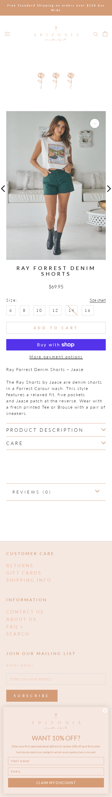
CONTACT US (25, 611)
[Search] (96, 33)
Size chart (98, 300)
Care (14, 443)
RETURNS (20, 565)
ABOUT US (21, 619)
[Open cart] (105, 33)
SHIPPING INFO (29, 580)
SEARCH (18, 634)
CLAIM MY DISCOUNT (56, 783)
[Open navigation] (7, 34)
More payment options (56, 356)
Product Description (45, 430)
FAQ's (14, 626)
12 (55, 310)
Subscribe (32, 696)
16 (88, 310)
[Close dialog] (105, 710)
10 (39, 310)
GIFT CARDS (24, 573)
